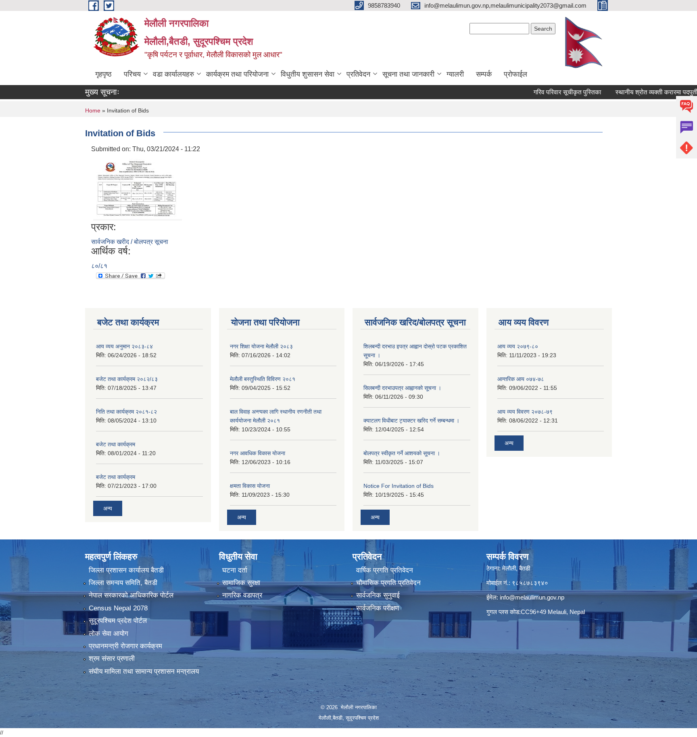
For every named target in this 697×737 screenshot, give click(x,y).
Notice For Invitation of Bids (398, 486)
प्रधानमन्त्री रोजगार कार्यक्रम (125, 646)
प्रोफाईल (515, 74)
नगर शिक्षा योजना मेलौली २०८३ (261, 346)
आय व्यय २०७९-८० (517, 346)
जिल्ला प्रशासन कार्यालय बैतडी (126, 570)
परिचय (132, 74)
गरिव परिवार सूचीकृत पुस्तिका (550, 92)
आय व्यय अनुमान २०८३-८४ (124, 346)
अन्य (107, 508)
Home (92, 110)
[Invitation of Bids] (137, 187)
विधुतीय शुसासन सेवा (307, 74)
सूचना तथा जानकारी (408, 74)
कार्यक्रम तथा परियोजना (237, 74)
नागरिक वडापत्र (242, 595)
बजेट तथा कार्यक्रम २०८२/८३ (127, 379)
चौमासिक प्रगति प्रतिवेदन (388, 583)
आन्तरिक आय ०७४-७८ (520, 379)
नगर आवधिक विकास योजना (257, 453)
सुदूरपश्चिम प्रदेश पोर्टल (118, 621)
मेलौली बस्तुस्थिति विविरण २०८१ (262, 379)
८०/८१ (99, 265)
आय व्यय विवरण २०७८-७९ (525, 411)
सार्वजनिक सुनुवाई (378, 595)
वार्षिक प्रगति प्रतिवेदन (384, 570)
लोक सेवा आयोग (108, 633)
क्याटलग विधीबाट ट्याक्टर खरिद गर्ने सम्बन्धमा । (411, 420)
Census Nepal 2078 (118, 608)
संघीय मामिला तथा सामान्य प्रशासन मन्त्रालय (144, 671)
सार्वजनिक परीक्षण (377, 608)
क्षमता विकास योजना (250, 486)
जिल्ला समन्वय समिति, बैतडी (123, 583)
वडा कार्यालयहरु (173, 74)
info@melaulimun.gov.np (532, 597)
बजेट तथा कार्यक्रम (115, 444)
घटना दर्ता (234, 570)
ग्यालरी (455, 74)
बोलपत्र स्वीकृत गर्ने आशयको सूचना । (401, 453)
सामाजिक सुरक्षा (241, 583)
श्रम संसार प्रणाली (112, 658)
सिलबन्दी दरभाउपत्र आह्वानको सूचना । (402, 388)
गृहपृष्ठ (103, 74)
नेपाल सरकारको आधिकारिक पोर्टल (131, 595)
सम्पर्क (484, 74)
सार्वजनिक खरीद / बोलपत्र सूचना (129, 241)
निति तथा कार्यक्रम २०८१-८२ (126, 411)
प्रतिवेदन (358, 74)
